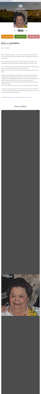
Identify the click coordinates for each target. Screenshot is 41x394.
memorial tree (14, 97)
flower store (30, 97)
